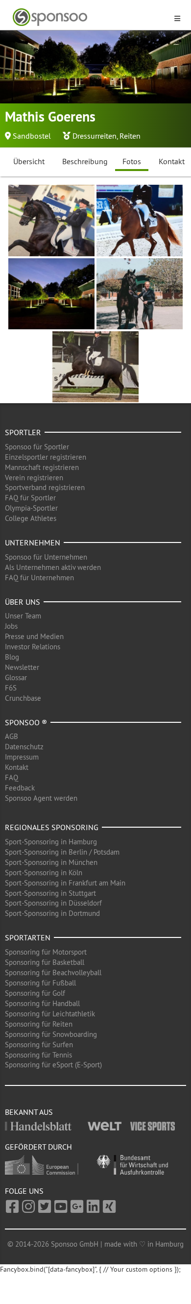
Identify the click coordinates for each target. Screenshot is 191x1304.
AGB (11, 736)
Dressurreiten (94, 136)
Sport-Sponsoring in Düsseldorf (53, 903)
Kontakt (16, 767)
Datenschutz (24, 746)
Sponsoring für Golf (35, 993)
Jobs (11, 626)
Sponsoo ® (26, 722)
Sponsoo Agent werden (41, 798)
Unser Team (23, 615)
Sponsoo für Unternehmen (46, 557)
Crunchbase (23, 698)
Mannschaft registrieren (42, 467)
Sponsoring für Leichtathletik (50, 1013)
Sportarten (27, 937)
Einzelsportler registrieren (45, 457)
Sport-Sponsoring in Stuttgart (50, 893)
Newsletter (22, 667)
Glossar (16, 677)
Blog (12, 657)
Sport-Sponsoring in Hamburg (51, 841)
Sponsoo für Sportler (37, 446)
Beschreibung (85, 161)
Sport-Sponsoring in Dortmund (52, 913)
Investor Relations (32, 646)
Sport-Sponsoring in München (51, 862)
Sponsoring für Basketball (44, 962)
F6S (11, 687)
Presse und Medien (34, 636)
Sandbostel (32, 136)
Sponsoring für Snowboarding (51, 1034)
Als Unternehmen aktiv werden (53, 567)
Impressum (22, 757)
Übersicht (29, 161)
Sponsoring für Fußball (40, 982)
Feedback (20, 787)
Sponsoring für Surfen (39, 1044)
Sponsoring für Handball (42, 1003)
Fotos (131, 161)
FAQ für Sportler (30, 497)
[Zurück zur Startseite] (89, 17)
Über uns (22, 602)
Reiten (130, 136)
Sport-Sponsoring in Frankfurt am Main (65, 882)
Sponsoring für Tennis (38, 1054)
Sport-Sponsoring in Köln (43, 872)
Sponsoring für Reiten (38, 1024)
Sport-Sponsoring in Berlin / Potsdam (62, 852)
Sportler (23, 432)
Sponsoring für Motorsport (46, 952)
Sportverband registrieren (45, 487)
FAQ (11, 777)
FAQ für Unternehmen (39, 577)
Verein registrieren (34, 477)
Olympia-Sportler (31, 508)
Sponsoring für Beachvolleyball (53, 972)
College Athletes (30, 518)
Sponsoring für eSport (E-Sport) (53, 1064)
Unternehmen (32, 542)
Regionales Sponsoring (51, 827)
